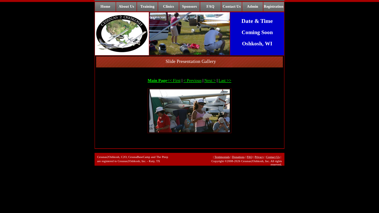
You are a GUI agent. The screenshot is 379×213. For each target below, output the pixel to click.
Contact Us (232, 6)
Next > (210, 80)
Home (105, 6)
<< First (174, 80)
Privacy (259, 157)
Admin (252, 6)
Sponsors (189, 6)
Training (147, 6)
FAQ (210, 6)
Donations (238, 157)
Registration (273, 6)
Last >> (225, 80)
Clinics (168, 6)
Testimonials (222, 157)
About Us (126, 6)
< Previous (192, 80)
